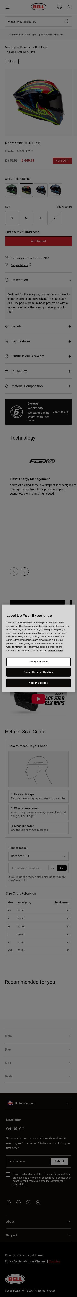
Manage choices (38, 661)
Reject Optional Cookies (38, 672)
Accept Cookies (38, 682)
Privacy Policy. (55, 650)
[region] (38, 648)
